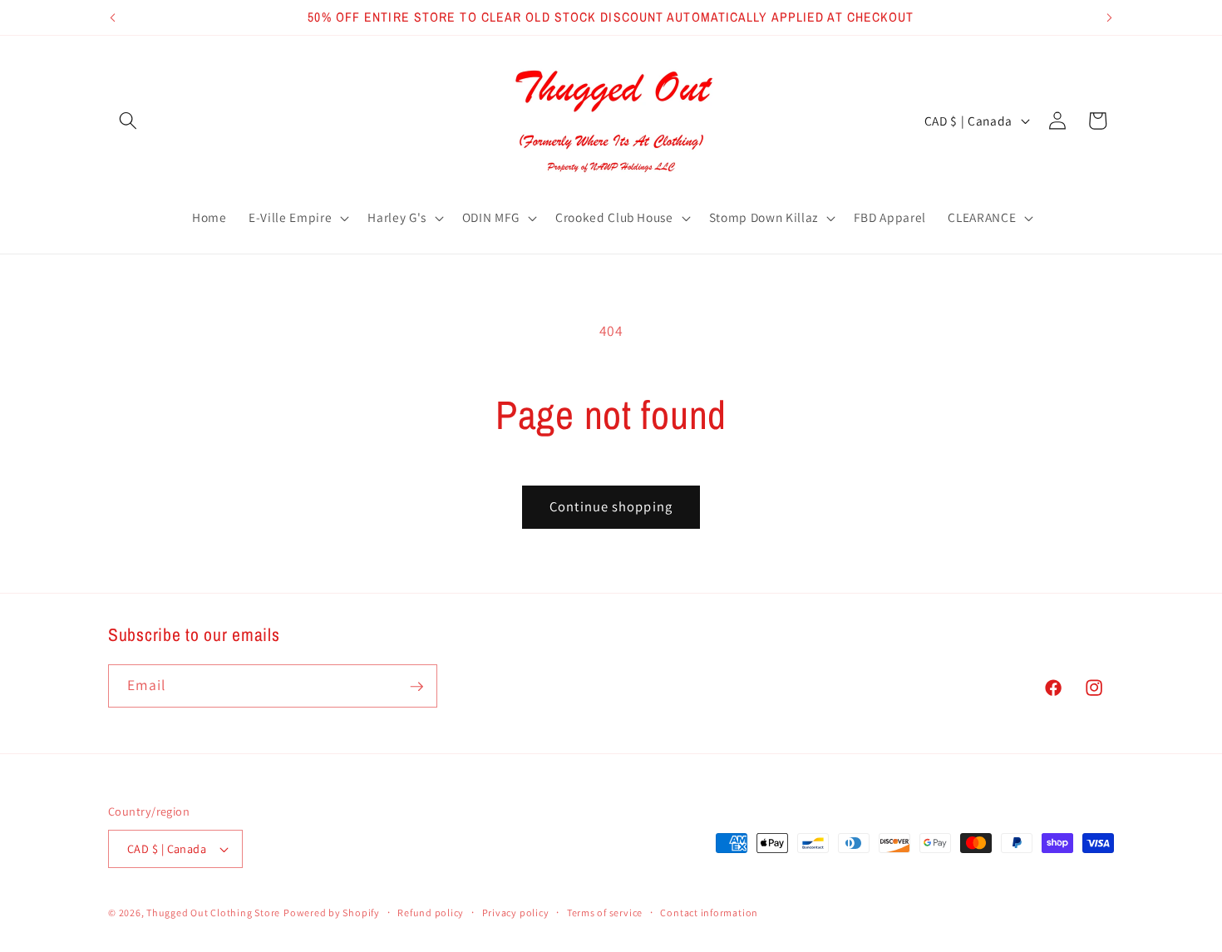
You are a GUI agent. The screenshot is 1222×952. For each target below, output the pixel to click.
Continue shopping (611, 506)
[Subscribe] (416, 686)
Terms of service (605, 912)
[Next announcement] (1109, 17)
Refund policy (430, 912)
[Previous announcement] (113, 17)
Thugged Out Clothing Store (213, 912)
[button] (128, 121)
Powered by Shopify (331, 912)
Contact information (709, 912)
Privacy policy (515, 912)
